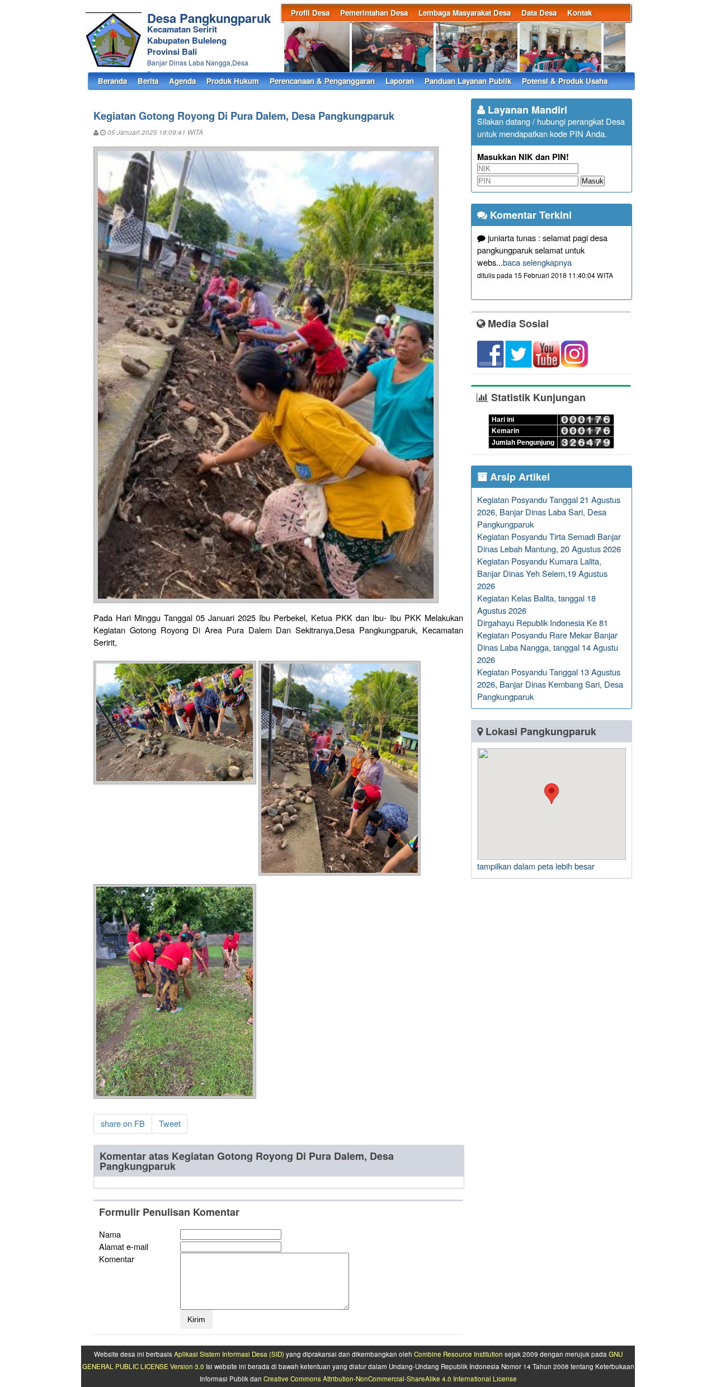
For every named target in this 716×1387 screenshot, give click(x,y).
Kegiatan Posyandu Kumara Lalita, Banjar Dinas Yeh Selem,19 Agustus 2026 (542, 573)
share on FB (123, 1123)
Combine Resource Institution (458, 1354)
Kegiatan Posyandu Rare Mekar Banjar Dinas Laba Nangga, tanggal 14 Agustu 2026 (547, 647)
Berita (148, 81)
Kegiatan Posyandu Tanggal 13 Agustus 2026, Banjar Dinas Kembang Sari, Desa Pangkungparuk (550, 684)
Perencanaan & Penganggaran (322, 81)
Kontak (579, 12)
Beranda (112, 81)
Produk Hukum (232, 81)
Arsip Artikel (518, 476)
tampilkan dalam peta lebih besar (536, 866)
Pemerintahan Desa (374, 12)
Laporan (399, 81)
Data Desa (539, 12)
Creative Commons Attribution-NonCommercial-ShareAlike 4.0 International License (390, 1378)
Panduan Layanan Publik (468, 81)
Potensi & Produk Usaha (564, 81)
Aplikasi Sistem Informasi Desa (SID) (229, 1354)
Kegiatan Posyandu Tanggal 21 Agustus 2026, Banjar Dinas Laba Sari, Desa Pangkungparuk (548, 511)
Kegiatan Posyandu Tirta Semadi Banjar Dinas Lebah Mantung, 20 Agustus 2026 (549, 542)
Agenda (182, 81)
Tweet (170, 1123)
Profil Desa (310, 12)
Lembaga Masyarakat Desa (464, 12)
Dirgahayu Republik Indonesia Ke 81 (542, 622)
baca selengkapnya (537, 262)
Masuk (593, 181)
